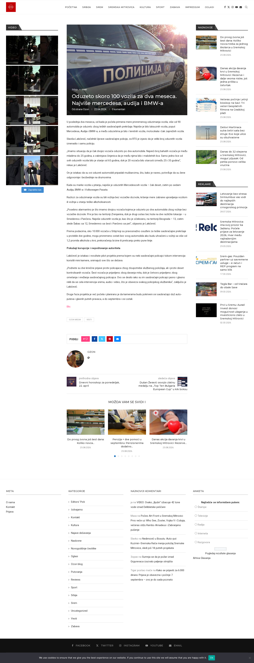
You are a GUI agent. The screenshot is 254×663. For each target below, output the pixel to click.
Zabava (175, 7)
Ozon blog (77, 564)
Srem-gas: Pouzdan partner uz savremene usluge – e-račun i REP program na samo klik (234, 263)
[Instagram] (233, 7)
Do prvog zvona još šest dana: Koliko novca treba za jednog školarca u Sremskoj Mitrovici (234, 44)
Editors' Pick (78, 501)
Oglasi (209, 7)
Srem (99, 7)
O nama (10, 502)
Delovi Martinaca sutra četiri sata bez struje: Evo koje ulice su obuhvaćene (233, 132)
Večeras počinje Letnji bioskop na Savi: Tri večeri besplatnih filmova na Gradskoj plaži (234, 106)
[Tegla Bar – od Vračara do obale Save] (206, 289)
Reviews (75, 579)
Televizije (203, 515)
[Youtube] (236, 7)
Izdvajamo (77, 509)
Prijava (9, 511)
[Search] (246, 7)
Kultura (145, 7)
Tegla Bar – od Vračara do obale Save (233, 285)
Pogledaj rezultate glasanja (220, 553)
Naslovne (76, 540)
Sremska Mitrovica (121, 7)
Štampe (202, 507)
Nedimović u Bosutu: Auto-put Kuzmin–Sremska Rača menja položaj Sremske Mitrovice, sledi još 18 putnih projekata (157, 543)
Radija (201, 524)
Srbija (86, 7)
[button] (71, 433)
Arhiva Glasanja (201, 558)
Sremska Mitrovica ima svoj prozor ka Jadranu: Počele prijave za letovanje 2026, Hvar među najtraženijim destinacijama (232, 232)
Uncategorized (79, 610)
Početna (71, 7)
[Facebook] (225, 7)
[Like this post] (86, 339)
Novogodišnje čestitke (83, 548)
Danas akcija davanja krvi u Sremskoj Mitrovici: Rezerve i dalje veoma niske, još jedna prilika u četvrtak (233, 77)
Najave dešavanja (81, 533)
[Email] (240, 7)
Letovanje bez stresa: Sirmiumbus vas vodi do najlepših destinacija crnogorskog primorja (233, 200)
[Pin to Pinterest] (110, 339)
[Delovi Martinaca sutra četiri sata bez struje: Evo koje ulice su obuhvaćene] (206, 133)
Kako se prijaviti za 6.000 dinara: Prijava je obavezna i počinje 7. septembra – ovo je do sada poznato (157, 575)
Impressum (192, 7)
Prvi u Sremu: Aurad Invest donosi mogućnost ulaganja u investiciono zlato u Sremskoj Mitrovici (234, 311)
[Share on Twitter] (102, 339)
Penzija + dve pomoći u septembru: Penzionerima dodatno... (127, 443)
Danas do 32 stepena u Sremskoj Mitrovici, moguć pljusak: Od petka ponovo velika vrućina (233, 158)
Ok (211, 657)
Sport (160, 7)
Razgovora (204, 542)
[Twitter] (228, 7)
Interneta (203, 533)
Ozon (86, 109)
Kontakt (10, 507)
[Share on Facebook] (94, 339)
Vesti (89, 320)
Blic (69, 306)
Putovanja (76, 571)
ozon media (75, 320)
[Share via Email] (117, 339)
